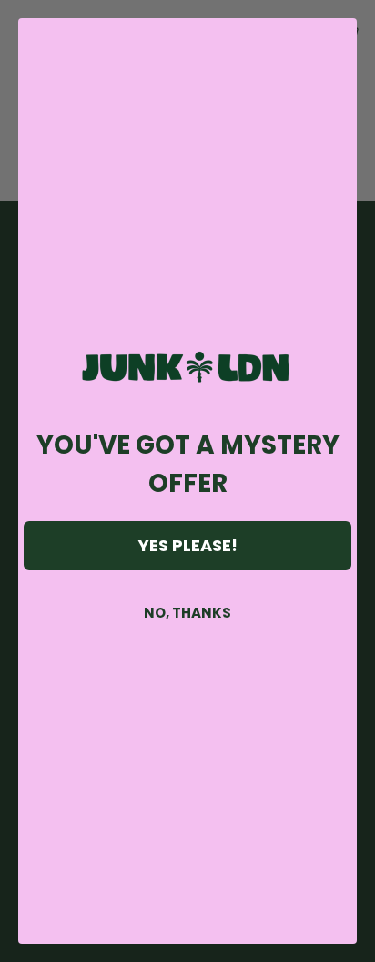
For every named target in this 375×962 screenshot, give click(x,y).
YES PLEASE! (188, 545)
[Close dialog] (334, 41)
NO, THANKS (187, 612)
